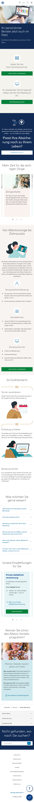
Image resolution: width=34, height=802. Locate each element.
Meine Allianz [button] (6, 713)
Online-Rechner (17, 780)
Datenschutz (17, 759)
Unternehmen (17, 776)
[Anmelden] (27, 2)
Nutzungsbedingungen (17, 771)
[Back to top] (29, 788)
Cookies (17, 767)
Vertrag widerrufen (16, 792)
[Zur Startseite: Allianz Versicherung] (2, 2)
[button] (12, 219)
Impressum (17, 755)
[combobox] (14, 743)
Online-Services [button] (7, 718)
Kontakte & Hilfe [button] (7, 723)
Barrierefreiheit (17, 763)
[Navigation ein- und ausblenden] (32, 3)
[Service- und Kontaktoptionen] (29, 797)
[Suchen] (29, 743)
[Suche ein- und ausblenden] (23, 3)
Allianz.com (17, 784)
